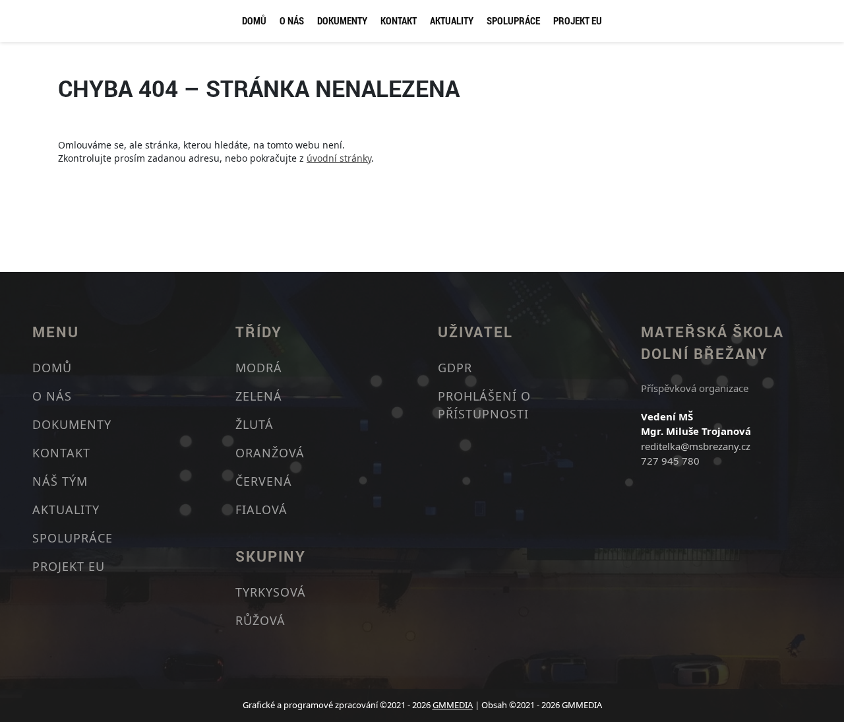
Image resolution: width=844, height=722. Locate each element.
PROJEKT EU (577, 20)
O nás (292, 20)
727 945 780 (670, 460)
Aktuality (451, 20)
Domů (254, 20)
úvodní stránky (339, 158)
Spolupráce (513, 20)
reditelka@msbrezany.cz (695, 446)
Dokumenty (342, 20)
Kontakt (398, 20)
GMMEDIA (453, 705)
